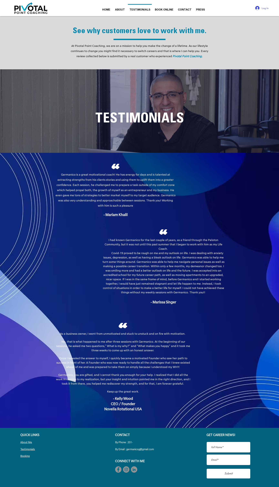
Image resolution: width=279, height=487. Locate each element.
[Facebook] (118, 469)
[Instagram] (126, 469)
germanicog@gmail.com (140, 449)
